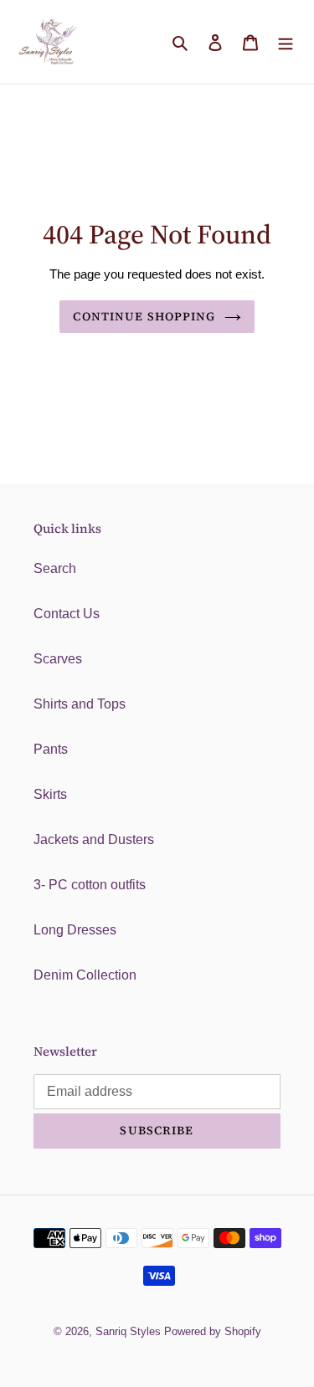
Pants (50, 749)
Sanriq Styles (128, 1331)
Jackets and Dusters (93, 839)
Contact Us (66, 613)
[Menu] (285, 41)
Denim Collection (84, 975)
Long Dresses (74, 930)
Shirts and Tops (79, 704)
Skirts (50, 794)
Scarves (57, 659)
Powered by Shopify (212, 1331)
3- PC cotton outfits (89, 885)
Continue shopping (144, 316)
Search (54, 568)
